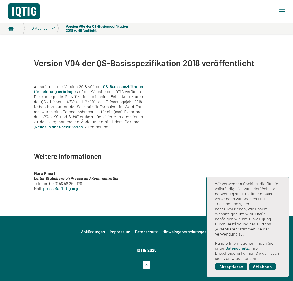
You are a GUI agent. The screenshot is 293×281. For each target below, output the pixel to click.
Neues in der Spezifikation (59, 126)
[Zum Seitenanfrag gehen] (146, 265)
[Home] (16, 28)
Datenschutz (237, 248)
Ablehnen (262, 266)
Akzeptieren (231, 266)
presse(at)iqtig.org (60, 188)
